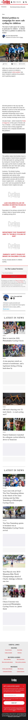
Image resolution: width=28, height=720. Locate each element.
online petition (16, 72)
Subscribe (19, 2)
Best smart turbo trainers (7, 662)
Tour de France (8, 650)
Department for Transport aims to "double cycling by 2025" (14, 234)
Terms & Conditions (12, 709)
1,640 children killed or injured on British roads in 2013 (14, 205)
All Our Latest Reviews (7, 668)
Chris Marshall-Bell (13, 35)
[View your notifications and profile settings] (11, 2)
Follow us (15, 63)
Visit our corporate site (21, 714)
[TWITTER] (11, 298)
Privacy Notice (20, 282)
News (3, 14)
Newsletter (23, 63)
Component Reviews (7, 671)
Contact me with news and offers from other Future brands (14, 699)
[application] (14, 141)
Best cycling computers (21, 662)
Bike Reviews (21, 668)
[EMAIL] (14, 298)
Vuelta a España (8, 652)
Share (6, 63)
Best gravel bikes (20, 659)
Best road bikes (7, 659)
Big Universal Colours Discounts (17, 6)
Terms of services (19, 280)
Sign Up (14, 703)
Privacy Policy (19, 708)
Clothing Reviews (20, 671)
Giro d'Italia (19, 650)
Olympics (20, 652)
